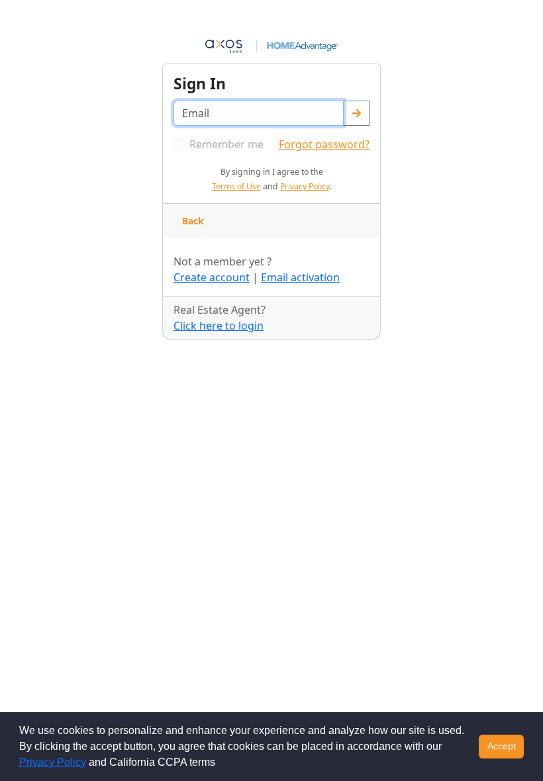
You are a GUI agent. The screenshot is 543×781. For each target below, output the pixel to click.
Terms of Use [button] (236, 186)
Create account (211, 277)
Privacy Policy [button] (305, 186)
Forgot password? (324, 144)
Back (193, 220)
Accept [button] (501, 746)
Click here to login (218, 325)
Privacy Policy (52, 762)
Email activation (300, 277)
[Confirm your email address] (356, 113)
